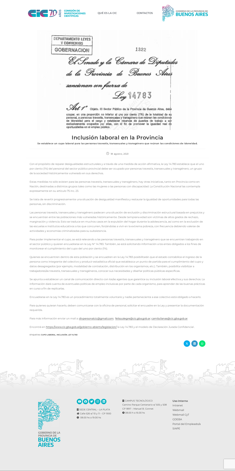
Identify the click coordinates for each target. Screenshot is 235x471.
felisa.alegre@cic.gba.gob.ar (132, 318)
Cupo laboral (48, 335)
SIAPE (176, 428)
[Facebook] (85, 401)
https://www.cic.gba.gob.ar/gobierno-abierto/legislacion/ (81, 327)
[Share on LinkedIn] (194, 343)
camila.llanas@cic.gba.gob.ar (169, 318)
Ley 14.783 (72, 335)
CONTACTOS (145, 13)
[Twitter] (91, 401)
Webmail (178, 410)
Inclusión (62, 335)
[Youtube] (79, 401)
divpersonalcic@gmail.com (96, 318)
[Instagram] (97, 401)
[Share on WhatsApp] (202, 343)
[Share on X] (187, 343)
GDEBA (177, 419)
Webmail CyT (180, 414)
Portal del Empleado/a (186, 424)
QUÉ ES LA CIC (107, 13)
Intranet (177, 405)
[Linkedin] (103, 401)
